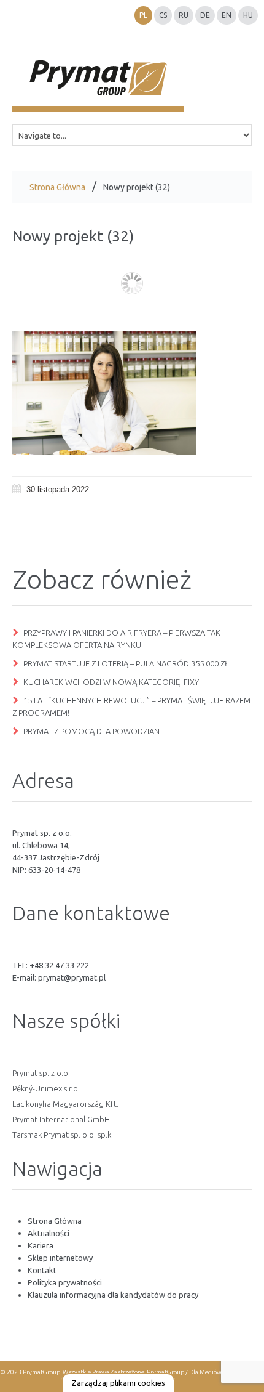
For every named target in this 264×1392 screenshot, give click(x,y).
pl (143, 15)
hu (248, 15)
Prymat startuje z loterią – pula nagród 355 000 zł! (127, 663)
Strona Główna (57, 187)
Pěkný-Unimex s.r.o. (46, 1088)
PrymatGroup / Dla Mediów (184, 1372)
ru (183, 15)
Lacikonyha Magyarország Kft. (65, 1103)
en (226, 15)
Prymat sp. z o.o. (41, 1073)
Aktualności (48, 1233)
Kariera (40, 1245)
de (205, 15)
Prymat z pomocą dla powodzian (91, 731)
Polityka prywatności (65, 1282)
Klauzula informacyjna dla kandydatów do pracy (113, 1294)
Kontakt (42, 1270)
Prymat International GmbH (61, 1119)
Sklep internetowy (60, 1257)
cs (163, 15)
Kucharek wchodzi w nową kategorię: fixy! (112, 682)
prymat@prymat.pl (72, 977)
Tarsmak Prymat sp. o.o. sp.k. (62, 1134)
